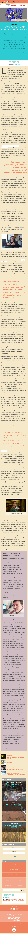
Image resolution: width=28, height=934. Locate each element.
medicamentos (21, 900)
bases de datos (13, 626)
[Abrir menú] (2, 2)
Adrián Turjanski (11, 899)
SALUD (20, 885)
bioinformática (18, 899)
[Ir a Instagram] (14, 909)
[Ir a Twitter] (11, 909)
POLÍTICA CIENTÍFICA (14, 875)
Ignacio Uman (17, 64)
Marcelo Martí (15, 900)
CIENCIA (14, 864)
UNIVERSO (8, 885)
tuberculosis (6, 902)
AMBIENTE (20, 880)
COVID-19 (8, 880)
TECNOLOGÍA (14, 870)
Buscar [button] (22, 890)
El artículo (4, 451)
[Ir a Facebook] (17, 909)
